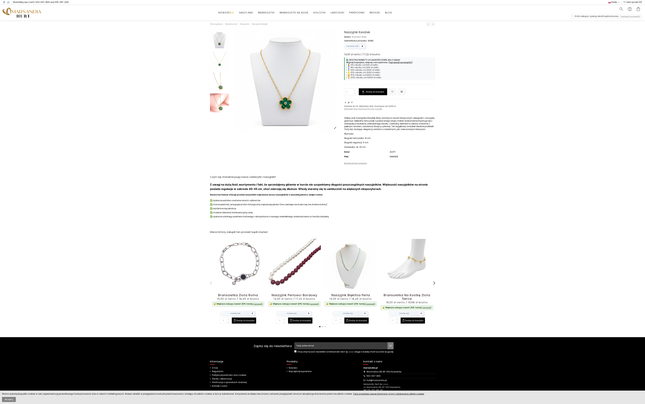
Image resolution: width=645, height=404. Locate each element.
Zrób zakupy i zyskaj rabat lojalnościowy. (607, 16)
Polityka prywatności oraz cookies (229, 375)
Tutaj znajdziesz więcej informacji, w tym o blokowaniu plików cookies (388, 393)
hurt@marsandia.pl (377, 380)
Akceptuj (9, 399)
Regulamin (217, 371)
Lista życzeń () (634, 2)
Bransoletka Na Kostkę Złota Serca (407, 297)
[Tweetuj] (349, 102)
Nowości (293, 368)
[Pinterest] (352, 102)
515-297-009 (62, 2)
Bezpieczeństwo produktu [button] (355, 163)
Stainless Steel (359, 36)
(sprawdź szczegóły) (401, 62)
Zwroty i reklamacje (222, 378)
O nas (215, 368)
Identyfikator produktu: (355, 40)
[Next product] (433, 24)
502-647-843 (43, 2)
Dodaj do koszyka (375, 91)
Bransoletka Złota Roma (238, 295)
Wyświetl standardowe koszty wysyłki (363, 109)
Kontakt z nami (219, 386)
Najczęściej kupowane (300, 371)
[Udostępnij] (345, 102)
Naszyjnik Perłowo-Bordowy (294, 295)
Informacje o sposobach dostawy (229, 382)
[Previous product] (428, 24)
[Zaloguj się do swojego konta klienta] (630, 9)
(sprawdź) (258, 304)
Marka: (347, 37)
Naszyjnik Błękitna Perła (350, 295)
